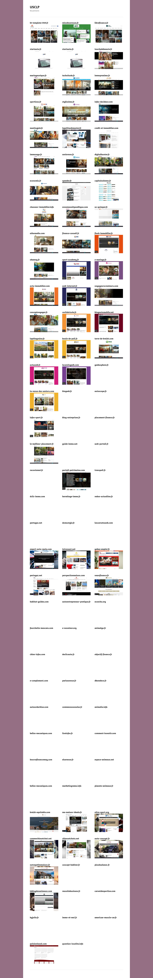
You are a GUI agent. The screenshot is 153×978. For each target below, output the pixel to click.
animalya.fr (100, 628)
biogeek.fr (67, 391)
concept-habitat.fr (71, 864)
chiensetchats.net (70, 838)
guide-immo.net (69, 443)
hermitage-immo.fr (71, 496)
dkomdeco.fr (100, 680)
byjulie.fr (34, 917)
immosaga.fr (36, 154)
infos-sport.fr (36, 417)
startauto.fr (35, 49)
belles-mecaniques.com (41, 733)
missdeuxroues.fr (70, 22)
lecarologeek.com (70, 364)
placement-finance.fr (105, 417)
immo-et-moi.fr (69, 917)
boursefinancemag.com (41, 759)
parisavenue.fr (69, 680)
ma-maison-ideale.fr (72, 812)
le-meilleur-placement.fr (42, 443)
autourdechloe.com (39, 707)
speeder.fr (67, 180)
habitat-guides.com (39, 601)
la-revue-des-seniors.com (42, 391)
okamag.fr (35, 259)
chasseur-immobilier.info (42, 207)
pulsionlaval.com (38, 943)
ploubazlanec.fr (102, 864)
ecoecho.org (100, 601)
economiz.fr (35, 180)
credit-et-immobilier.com (106, 128)
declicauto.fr (68, 654)
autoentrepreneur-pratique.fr (76, 601)
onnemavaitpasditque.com (75, 207)
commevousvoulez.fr (72, 707)
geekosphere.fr (102, 364)
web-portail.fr (101, 443)
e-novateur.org (69, 628)
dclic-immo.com (37, 496)
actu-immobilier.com (40, 285)
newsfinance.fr (102, 575)
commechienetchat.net (41, 838)
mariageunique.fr (38, 75)
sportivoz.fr (35, 101)
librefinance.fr (101, 22)
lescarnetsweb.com (104, 522)
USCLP (34, 7)
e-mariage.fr (100, 259)
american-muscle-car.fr (106, 917)
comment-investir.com (105, 733)
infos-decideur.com (104, 101)
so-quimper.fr (101, 207)
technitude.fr (68, 75)
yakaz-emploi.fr (102, 549)
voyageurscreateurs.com (106, 285)
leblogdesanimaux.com (41, 891)
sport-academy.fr (70, 259)
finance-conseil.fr (70, 233)
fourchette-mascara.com (41, 628)
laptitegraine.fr (37, 338)
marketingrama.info (71, 785)
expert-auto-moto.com (41, 549)
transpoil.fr (100, 470)
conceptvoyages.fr (38, 312)
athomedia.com (37, 233)
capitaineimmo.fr (103, 180)
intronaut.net (68, 549)
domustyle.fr (68, 522)
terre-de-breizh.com (104, 338)
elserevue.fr (67, 759)
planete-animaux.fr (104, 785)
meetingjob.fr (36, 128)
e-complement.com (39, 680)
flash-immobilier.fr (104, 233)
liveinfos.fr (67, 733)
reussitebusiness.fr (71, 891)
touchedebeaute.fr (103, 49)
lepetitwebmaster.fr (71, 128)
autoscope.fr (101, 391)
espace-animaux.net (104, 759)
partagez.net (36, 522)
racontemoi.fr (36, 470)
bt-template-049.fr (39, 22)
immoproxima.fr (102, 75)
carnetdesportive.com (105, 891)
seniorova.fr (68, 154)
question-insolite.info (72, 943)
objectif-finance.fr (103, 654)
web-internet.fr (69, 285)
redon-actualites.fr (104, 496)
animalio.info (101, 707)
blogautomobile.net (104, 312)
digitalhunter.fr (102, 154)
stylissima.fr (68, 101)
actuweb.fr (35, 364)
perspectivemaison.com (73, 575)
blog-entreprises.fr (71, 417)
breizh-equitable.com (40, 812)
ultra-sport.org (102, 812)
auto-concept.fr (102, 838)
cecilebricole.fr (69, 312)
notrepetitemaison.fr (40, 864)
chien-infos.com (37, 654)
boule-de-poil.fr (69, 338)
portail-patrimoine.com (73, 470)
